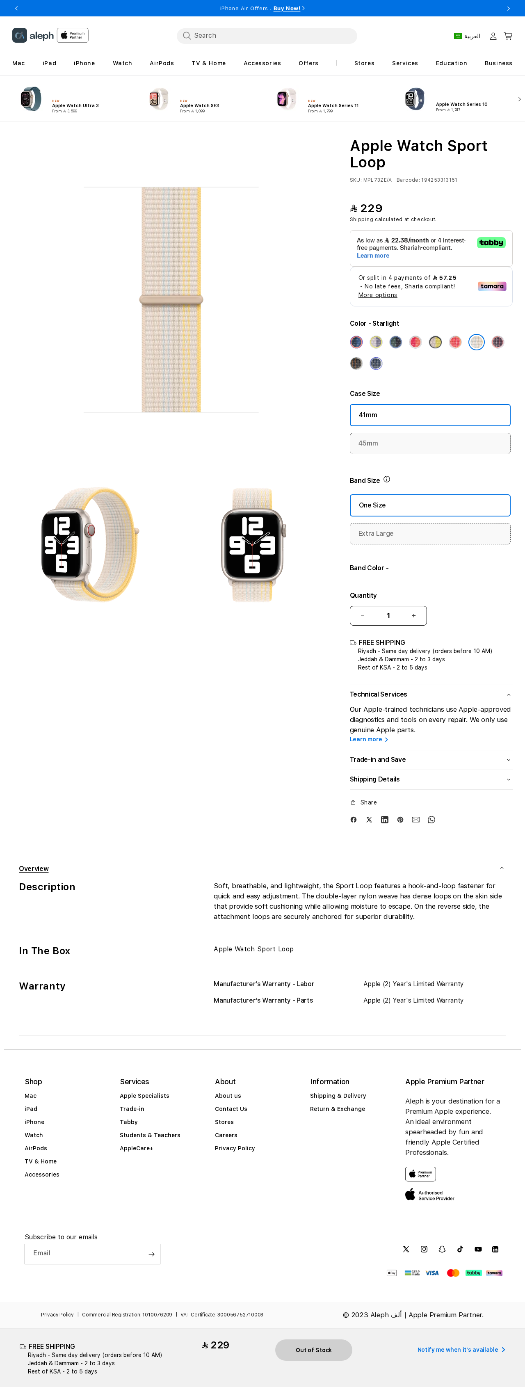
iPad (31, 1109)
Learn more (366, 739)
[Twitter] (369, 819)
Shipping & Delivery (338, 1095)
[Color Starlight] (476, 342)
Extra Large (376, 533)
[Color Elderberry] (497, 342)
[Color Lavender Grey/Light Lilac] (376, 342)
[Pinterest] (400, 819)
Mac (31, 1095)
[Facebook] (353, 819)
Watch (34, 1135)
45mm (368, 443)
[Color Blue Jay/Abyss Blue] (356, 342)
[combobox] (267, 35)
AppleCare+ (136, 1148)
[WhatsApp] (431, 819)
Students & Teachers (150, 1135)
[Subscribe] (151, 1254)
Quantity (363, 595)
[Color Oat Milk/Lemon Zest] (435, 342)
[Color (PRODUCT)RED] (455, 342)
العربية (472, 36)
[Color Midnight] (356, 363)
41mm (368, 415)
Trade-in (132, 1109)
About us (228, 1095)
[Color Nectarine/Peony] (415, 342)
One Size (372, 505)
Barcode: (408, 180)
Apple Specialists (144, 1095)
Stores (224, 1122)
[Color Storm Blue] (376, 363)
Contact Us (231, 1109)
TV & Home (41, 1161)
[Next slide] (518, 98)
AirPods (36, 1148)
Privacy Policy (235, 1148)
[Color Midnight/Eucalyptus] (395, 342)
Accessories (42, 1174)
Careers (226, 1135)
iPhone (34, 1122)
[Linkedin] (384, 819)
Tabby (129, 1122)
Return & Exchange (337, 1109)
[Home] (33, 35)
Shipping (362, 219)
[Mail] (416, 819)
